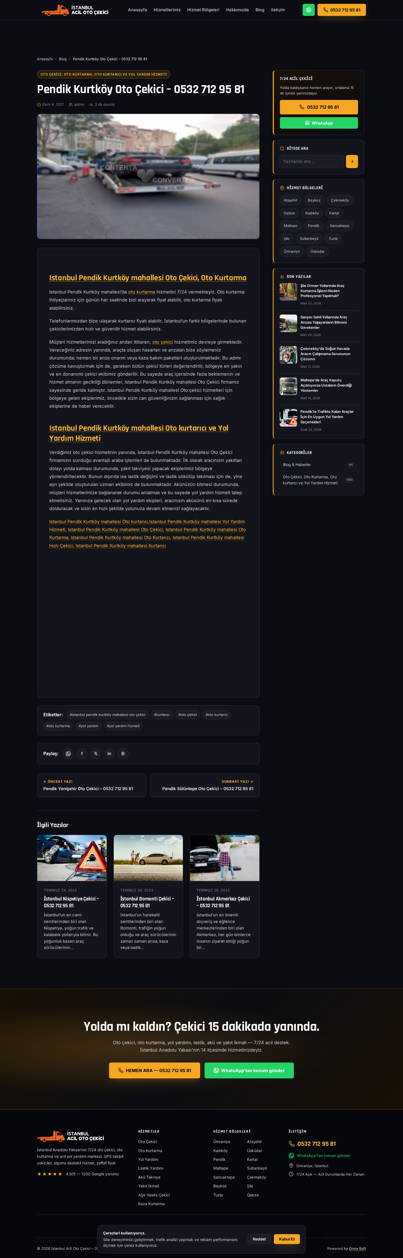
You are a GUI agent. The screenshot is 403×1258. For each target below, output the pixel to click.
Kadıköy (312, 213)
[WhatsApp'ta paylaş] (68, 753)
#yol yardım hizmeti (123, 726)
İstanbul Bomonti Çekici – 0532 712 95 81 (147, 902)
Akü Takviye (149, 1177)
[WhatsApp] (309, 10)
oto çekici (162, 342)
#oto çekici (187, 714)
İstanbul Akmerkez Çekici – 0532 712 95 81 (223, 902)
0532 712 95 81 (323, 107)
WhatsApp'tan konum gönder (253, 1070)
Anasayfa (137, 9)
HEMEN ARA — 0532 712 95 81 (158, 1070)
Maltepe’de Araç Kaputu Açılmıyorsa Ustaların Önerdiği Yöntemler (326, 385)
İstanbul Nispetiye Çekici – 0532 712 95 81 (71, 902)
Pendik (313, 225)
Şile (287, 238)
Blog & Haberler (318, 464)
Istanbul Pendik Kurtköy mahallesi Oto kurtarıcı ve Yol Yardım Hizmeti (138, 433)
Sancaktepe (340, 225)
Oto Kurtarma (150, 1150)
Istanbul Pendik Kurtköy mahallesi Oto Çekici (115, 529)
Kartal (334, 213)
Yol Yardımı (148, 1159)
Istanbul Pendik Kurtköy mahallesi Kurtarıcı (121, 545)
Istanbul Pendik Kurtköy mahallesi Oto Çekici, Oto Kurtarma (148, 278)
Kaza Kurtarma (151, 1203)
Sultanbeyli (309, 238)
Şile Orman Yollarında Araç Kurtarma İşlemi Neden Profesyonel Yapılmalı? (322, 290)
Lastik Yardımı (150, 1168)
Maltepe (290, 225)
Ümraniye (292, 251)
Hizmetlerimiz (167, 9)
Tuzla (333, 238)
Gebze (289, 213)
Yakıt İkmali (148, 1186)
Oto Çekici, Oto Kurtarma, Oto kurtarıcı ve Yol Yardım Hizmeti (104, 74)
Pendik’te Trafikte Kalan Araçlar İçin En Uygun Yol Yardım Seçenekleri (327, 416)
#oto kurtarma (58, 726)
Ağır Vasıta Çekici (154, 1195)
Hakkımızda (237, 9)
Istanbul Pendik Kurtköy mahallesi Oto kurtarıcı (98, 521)
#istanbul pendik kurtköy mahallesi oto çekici (107, 714)
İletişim (278, 9)
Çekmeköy (340, 200)
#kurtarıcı (162, 714)
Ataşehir (290, 200)
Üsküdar (317, 251)
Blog (260, 9)
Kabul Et (287, 1239)
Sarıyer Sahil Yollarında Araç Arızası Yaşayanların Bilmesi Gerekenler (323, 322)
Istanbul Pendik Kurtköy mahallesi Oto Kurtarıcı (120, 537)
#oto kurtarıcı (217, 714)
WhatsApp (322, 123)
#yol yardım (88, 726)
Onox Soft (357, 1248)
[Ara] (352, 161)
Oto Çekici (147, 1141)
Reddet (259, 1239)
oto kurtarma (141, 292)
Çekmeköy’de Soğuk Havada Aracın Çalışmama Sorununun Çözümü (325, 353)
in (109, 753)
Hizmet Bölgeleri (203, 9)
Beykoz (314, 200)
